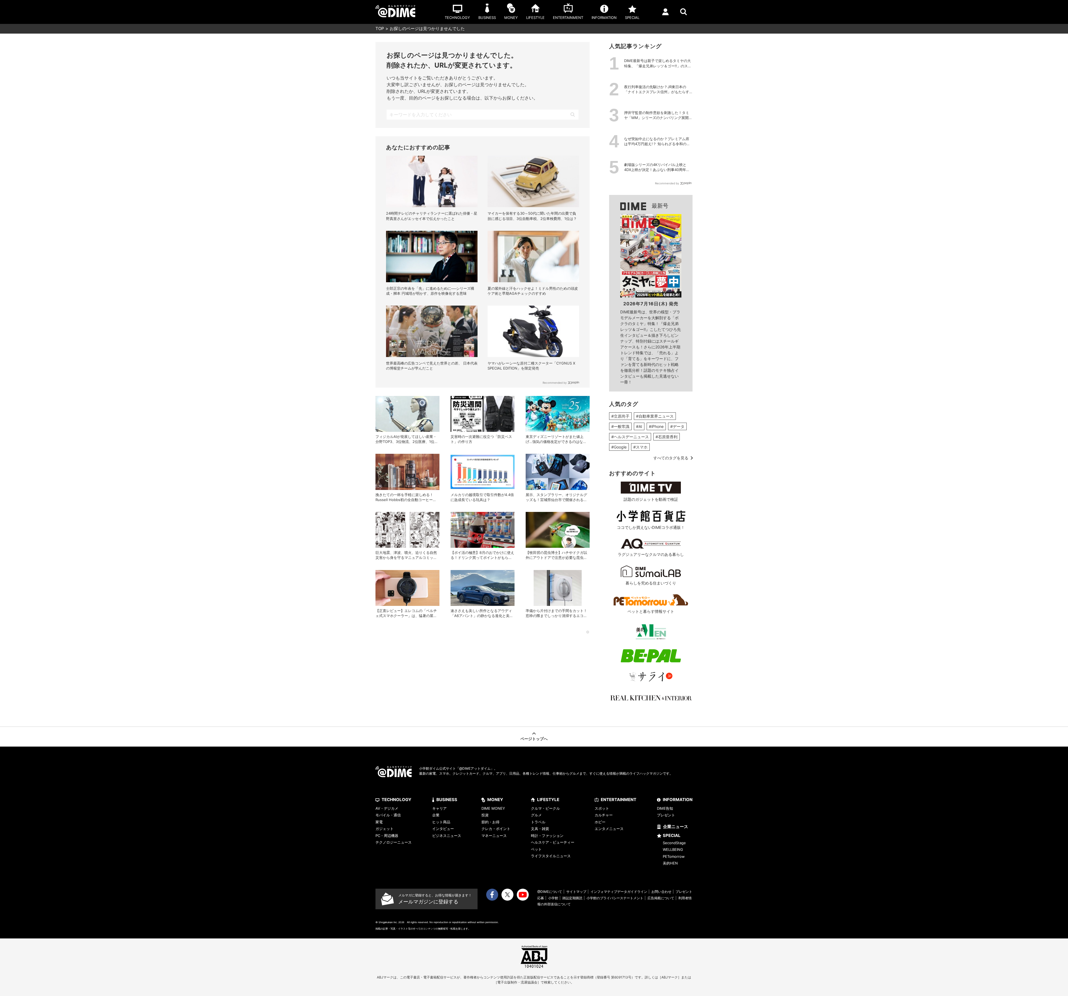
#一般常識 (620, 426)
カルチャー (604, 815)
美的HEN (670, 863)
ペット (536, 849)
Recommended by (555, 382)
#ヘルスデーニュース (630, 436)
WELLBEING (673, 849)
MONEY (495, 799)
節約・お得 (490, 822)
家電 (379, 822)
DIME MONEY (493, 808)
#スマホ (640, 447)
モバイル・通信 (388, 815)
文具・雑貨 (540, 828)
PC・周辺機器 (386, 835)
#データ (677, 426)
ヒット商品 (441, 822)
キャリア (439, 808)
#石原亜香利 (667, 436)
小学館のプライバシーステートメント (615, 898)
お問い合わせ (661, 892)
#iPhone (656, 426)
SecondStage (674, 843)
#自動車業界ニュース (655, 416)
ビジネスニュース (446, 835)
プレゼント (666, 815)
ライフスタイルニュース (551, 856)
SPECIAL (672, 835)
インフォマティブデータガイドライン (618, 892)
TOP (379, 28)
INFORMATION (678, 799)
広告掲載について (660, 898)
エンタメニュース (609, 828)
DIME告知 (665, 808)
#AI (639, 426)
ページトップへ (534, 738)
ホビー (600, 822)
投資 (485, 815)
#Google (619, 447)
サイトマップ (576, 892)
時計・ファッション (547, 835)
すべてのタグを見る (670, 457)
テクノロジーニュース (393, 842)
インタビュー (443, 828)
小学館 (553, 898)
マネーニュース (494, 835)
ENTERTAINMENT (618, 799)
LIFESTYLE (548, 799)
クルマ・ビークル (545, 808)
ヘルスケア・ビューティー (552, 842)
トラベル (538, 822)
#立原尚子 (620, 416)
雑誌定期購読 (572, 898)
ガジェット (384, 828)
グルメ (536, 815)
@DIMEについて (549, 892)
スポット (602, 808)
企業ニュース (675, 826)
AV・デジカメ (386, 808)
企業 (435, 815)
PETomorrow (674, 856)
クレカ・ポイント (495, 828)
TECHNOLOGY (396, 799)
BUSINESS (446, 799)
